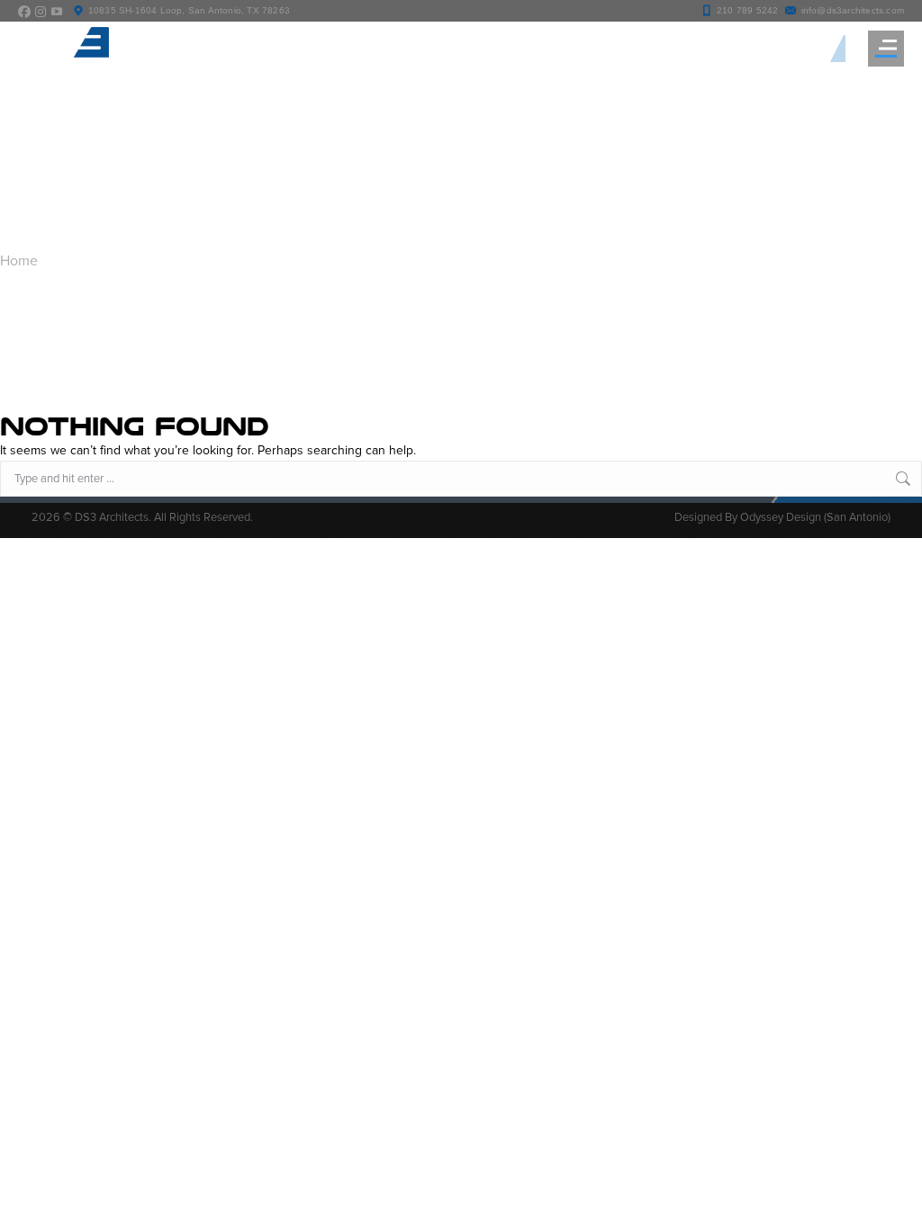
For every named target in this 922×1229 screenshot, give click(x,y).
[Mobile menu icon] (886, 49)
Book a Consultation (757, 48)
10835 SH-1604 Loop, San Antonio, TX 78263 (189, 10)
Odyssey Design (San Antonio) (815, 517)
